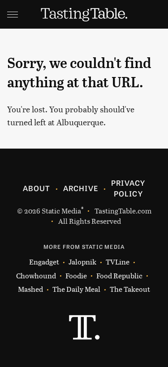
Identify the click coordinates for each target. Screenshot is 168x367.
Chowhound (36, 275)
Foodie (76, 275)
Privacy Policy (128, 188)
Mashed (30, 289)
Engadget (44, 261)
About (36, 188)
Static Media (61, 210)
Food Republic (119, 275)
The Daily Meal (76, 289)
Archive (80, 188)
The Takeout (130, 289)
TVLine (117, 261)
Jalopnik (82, 261)
